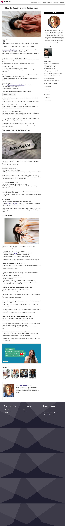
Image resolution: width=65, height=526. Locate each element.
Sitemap (5, 407)
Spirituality (48, 94)
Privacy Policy (6, 409)
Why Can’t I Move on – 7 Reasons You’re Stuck (53, 73)
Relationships (56, 2)
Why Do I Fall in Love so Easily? (50, 71)
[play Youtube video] (21, 353)
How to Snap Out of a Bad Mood (50, 76)
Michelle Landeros (8, 39)
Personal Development (47, 2)
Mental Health (34, 2)
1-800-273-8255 (48, 414)
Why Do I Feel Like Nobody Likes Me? (51, 80)
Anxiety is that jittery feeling (9, 50)
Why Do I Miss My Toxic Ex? (49, 68)
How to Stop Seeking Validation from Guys (52, 75)
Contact (62, 2)
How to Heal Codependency (49, 78)
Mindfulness (48, 97)
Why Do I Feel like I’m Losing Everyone (51, 70)
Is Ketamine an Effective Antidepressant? (51, 63)
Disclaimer (6, 412)
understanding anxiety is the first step (16, 85)
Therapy (39, 2)
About (24, 409)
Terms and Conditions (8, 410)
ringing (15, 253)
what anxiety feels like (11, 203)
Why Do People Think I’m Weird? (50, 65)
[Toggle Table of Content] (14, 94)
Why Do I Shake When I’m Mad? (50, 66)
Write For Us (25, 407)
